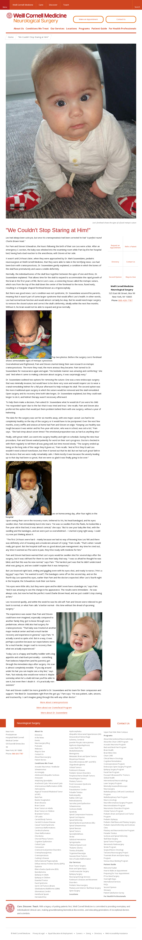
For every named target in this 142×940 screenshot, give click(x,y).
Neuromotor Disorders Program (116, 808)
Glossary (107, 890)
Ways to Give (40, 751)
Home (9, 28)
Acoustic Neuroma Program (115, 744)
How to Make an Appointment (115, 870)
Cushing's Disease (42, 858)
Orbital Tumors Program (113, 811)
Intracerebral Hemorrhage (79, 737)
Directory (38, 735)
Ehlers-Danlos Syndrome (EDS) (46, 869)
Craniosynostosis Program (114, 764)
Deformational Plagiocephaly (46, 861)
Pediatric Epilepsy (111, 819)
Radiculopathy (75, 795)
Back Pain (38, 797)
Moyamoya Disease (77, 759)
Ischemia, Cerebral (76, 740)
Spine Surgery (74, 891)
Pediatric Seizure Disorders (80, 773)
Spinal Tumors (75, 831)
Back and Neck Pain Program (115, 747)
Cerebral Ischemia (42, 830)
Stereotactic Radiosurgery (114, 844)
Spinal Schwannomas (77, 825)
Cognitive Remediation (112, 761)
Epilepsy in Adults (42, 875)
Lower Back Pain (75, 748)
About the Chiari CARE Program (116, 742)
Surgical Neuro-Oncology (113, 850)
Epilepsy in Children (42, 877)
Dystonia (38, 866)
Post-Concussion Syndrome (80, 784)
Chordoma (39, 836)
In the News (39, 737)
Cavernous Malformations (45, 828)
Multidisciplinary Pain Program (116, 797)
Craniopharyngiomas (43, 852)
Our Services (57, 28)
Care (41, 4)
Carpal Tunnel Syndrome (44, 825)
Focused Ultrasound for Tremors (117, 775)
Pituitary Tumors (75, 781)
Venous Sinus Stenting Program (116, 861)
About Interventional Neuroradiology (118, 739)
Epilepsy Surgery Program (114, 769)
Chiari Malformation (42, 833)
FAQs (106, 884)
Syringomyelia (74, 842)
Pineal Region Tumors (77, 778)
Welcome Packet (110, 868)
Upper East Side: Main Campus (116, 732)
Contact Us (120, 19)
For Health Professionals (122, 28)
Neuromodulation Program (114, 805)
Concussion (39, 847)
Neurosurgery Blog (42, 743)
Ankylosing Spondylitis (43, 780)
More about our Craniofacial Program (54, 707)
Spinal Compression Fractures (81, 814)
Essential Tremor (41, 880)
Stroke (71, 837)
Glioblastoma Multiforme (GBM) (47, 888)
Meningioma (74, 753)
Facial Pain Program (111, 772)
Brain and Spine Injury (77, 868)
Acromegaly (39, 772)
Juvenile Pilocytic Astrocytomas (81, 742)
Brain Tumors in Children (44, 811)
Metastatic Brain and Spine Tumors (83, 756)
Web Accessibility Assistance (116, 933)
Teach (66, 4)
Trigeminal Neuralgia (77, 853)
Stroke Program (110, 847)
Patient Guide (99, 28)
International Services (112, 882)
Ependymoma (40, 872)
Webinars (38, 749)
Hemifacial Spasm (42, 894)
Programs (84, 28)
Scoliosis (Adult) (75, 809)
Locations (71, 28)
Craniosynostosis (41, 855)
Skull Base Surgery (111, 839)
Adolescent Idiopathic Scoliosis (47, 775)
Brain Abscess (40, 803)
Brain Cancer (40, 805)
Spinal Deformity (75, 820)
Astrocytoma (40, 789)
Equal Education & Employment (60, 933)
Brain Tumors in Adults (44, 808)
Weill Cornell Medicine (23, 4)
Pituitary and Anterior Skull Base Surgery (85, 888)
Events (37, 740)
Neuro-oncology (110, 800)
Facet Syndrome (41, 883)
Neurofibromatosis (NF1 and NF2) (82, 762)
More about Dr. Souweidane (54, 712)
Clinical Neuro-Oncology (113, 758)
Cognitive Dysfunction (43, 841)
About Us (19, 28)
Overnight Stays (110, 879)
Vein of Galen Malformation (80, 859)
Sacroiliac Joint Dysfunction (79, 803)
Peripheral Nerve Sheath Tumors (82, 776)
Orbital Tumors (75, 767)
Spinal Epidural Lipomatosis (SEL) (82, 823)
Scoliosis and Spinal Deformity (115, 836)
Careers (79, 933)
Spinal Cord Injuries (77, 817)
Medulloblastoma (76, 751)
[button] (137, 5)
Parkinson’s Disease (77, 770)
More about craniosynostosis (54, 702)
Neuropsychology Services (79, 877)
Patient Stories (40, 760)
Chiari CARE (108, 755)
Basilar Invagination (42, 800)
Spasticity (73, 812)
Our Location (10, 723)
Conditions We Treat (37, 28)
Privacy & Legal (39, 933)
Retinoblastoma (75, 800)
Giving (88, 933)
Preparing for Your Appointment (116, 873)
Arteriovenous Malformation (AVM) (48, 786)
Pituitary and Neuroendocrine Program (119, 830)
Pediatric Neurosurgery (78, 885)
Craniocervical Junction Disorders (48, 850)
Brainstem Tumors (42, 814)
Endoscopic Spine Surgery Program (117, 767)
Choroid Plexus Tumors (44, 839)
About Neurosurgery (43, 757)
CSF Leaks (38, 816)
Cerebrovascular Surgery (79, 871)
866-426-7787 (125, 300)
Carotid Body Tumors (43, 819)
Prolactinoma (74, 787)
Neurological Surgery (28, 723)
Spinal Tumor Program (112, 841)
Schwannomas (75, 806)
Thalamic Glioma (76, 848)
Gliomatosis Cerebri (43, 891)
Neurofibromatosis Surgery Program (118, 803)
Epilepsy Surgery (75, 874)
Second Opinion (110, 887)
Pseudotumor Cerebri (78, 789)
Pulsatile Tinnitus (75, 792)
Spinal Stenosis (75, 828)
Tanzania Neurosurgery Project (116, 852)
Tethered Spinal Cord (77, 845)
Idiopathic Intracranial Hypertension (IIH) (85, 734)
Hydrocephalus (75, 731)
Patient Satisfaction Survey (114, 893)
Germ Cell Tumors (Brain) (45, 886)
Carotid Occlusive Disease (45, 822)
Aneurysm (39, 778)
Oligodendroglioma (77, 764)
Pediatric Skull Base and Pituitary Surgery (119, 822)
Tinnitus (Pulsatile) (76, 850)
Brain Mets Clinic (110, 753)
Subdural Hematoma (77, 839)
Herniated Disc (40, 897)
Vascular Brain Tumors (78, 856)
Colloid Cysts (40, 844)
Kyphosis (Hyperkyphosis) (79, 745)
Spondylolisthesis (76, 834)
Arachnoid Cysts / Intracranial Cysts (48, 783)
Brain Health (108, 750)
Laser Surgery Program (113, 783)
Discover (53, 4)
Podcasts (38, 746)
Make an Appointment (88, 19)
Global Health (109, 778)
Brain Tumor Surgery (77, 866)
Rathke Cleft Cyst (75, 798)
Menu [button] (5, 7)
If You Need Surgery (111, 876)
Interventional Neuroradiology (116, 780)
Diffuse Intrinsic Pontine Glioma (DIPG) (50, 864)
